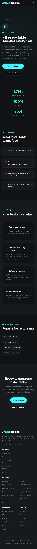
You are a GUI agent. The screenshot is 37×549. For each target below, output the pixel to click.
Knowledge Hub (7, 511)
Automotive (6, 499)
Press (4, 525)
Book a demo (18, 400)
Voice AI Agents (7, 457)
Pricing (4, 472)
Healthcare (5, 481)
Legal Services (6, 485)
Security (5, 529)
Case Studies (6, 522)
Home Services (25, 485)
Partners (23, 522)
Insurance (5, 502)
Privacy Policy (9, 543)
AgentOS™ (6, 453)
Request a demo (12, 66)
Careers (22, 515)
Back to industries (10, 20)
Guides (4, 518)
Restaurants (6, 492)
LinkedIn (29, 543)
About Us (23, 511)
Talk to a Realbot (12, 73)
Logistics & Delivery (26, 492)
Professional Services (27, 488)
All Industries (24, 499)
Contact (23, 518)
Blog (4, 515)
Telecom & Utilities (26, 495)
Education (23, 481)
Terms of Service (20, 543)
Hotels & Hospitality (8, 488)
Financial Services (8, 495)
